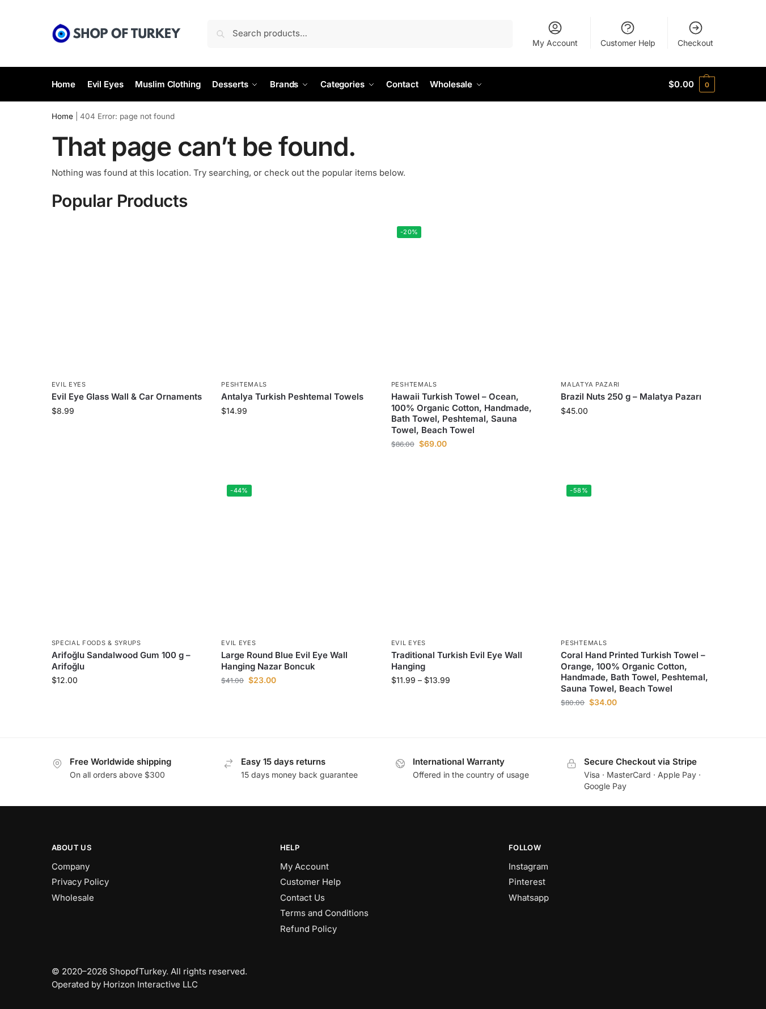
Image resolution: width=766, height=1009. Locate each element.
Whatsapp (529, 897)
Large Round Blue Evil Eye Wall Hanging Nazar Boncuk (284, 661)
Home (62, 116)
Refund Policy (308, 928)
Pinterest (527, 881)
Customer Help (627, 43)
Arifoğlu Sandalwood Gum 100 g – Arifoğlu (121, 661)
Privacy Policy (80, 881)
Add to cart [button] (467, 467)
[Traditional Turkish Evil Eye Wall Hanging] (467, 555)
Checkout (695, 43)
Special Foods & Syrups (96, 643)
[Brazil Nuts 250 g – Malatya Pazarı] (637, 297)
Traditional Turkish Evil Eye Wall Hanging (456, 661)
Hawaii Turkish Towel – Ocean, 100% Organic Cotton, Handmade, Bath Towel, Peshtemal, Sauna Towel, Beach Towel (461, 413)
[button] (691, 84)
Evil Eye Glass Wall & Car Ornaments (127, 396)
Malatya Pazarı (590, 384)
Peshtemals (244, 384)
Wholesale (73, 897)
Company (71, 866)
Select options (128, 434)
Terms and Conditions (324, 913)
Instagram (528, 866)
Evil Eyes (69, 384)
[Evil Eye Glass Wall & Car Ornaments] (128, 297)
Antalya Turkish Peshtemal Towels (292, 396)
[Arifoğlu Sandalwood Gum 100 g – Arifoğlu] (128, 555)
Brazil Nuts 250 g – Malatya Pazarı (631, 396)
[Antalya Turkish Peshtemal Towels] (297, 297)
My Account (555, 43)
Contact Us (302, 897)
